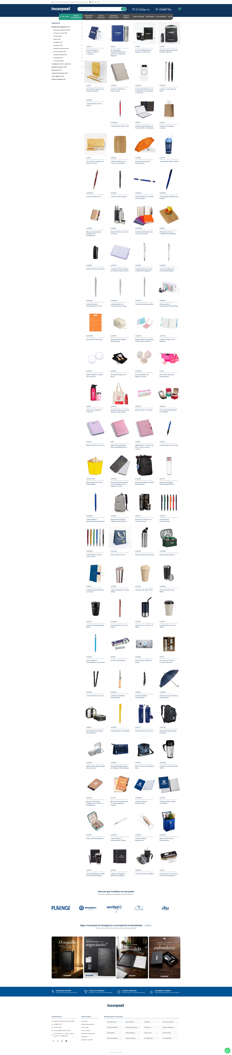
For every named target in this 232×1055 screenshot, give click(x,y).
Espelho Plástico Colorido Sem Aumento (94, 375)
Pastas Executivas (101, 17)
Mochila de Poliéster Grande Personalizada (144, 483)
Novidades (84, 1036)
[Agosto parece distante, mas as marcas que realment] (164, 957)
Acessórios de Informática (148, 658)
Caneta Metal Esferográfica (144, 304)
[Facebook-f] (57, 1041)
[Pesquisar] (124, 9)
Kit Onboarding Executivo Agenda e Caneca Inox (143, 51)
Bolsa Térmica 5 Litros (118, 555)
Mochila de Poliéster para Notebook (168, 732)
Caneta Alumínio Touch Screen (94, 104)
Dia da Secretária (152, 443)
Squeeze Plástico (175, 480)
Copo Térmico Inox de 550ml (167, 591)
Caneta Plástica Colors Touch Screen (94, 556)
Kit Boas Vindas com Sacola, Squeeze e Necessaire (120, 411)
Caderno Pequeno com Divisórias (167, 340)
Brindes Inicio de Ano (127, 87)
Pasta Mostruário (131, 1038)
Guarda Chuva (163, 694)
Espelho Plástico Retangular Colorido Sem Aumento (144, 340)
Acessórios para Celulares (142, 194)
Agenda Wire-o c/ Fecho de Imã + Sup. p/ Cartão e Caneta (144, 447)
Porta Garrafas (167, 1038)
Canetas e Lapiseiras (104, 302)
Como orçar (84, 1027)
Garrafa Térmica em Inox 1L (144, 731)
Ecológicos (56, 42)
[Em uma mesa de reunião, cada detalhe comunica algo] (132, 957)
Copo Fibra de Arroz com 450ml (168, 626)
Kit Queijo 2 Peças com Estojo (118, 375)
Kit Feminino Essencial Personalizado (167, 375)
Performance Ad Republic (116, 1052)
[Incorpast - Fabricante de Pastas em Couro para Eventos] (61, 9)
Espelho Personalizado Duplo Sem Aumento (95, 767)
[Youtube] (90, 2)
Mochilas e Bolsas (152, 480)
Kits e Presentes (161, 17)
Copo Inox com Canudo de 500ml (144, 626)
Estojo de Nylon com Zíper (143, 410)
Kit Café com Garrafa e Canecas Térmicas (167, 661)
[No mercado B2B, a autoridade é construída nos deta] (100, 957)
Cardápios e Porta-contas (114, 17)
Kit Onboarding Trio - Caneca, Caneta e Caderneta (93, 52)
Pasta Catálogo (130, 1033)
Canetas (177, 87)
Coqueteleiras (175, 159)
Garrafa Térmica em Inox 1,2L (144, 555)
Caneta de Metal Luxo (93, 197)
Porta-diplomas (138, 17)
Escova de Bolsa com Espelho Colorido (142, 375)
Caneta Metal (163, 87)
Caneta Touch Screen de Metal (168, 90)
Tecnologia (56, 58)
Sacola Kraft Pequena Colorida (167, 127)
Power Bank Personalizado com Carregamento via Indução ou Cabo (119, 484)
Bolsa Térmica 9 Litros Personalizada (167, 839)
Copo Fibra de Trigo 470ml (144, 590)
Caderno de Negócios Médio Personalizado (118, 875)
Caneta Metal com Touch (94, 696)
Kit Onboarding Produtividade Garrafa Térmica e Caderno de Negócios (118, 53)
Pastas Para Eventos (89, 17)
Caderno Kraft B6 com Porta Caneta (118, 90)
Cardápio (147, 1022)
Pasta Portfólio (130, 1022)
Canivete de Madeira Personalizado (118, 696)
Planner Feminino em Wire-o (95, 445)
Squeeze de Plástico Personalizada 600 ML (167, 483)
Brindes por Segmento (60, 30)
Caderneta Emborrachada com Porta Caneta (144, 233)
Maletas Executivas (58, 67)
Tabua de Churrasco (123, 159)
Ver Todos (65, 17)
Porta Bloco (147, 1027)
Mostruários (150, 17)
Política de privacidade (88, 1033)
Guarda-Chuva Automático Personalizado (169, 696)
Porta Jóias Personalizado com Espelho (168, 411)
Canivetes (113, 694)
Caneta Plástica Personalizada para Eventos (95, 520)
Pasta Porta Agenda (131, 1027)
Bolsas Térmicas (115, 553)
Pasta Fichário (167, 1033)
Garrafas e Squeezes (165, 480)
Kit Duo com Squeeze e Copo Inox (94, 411)
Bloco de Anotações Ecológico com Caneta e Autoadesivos (94, 803)
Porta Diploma (148, 1038)
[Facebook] (98, 2)
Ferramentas (119, 694)
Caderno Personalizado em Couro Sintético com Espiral (144, 127)
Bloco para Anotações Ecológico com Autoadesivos (93, 234)
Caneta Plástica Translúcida (120, 731)
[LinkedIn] (93, 2)
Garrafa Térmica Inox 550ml (95, 269)
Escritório (124, 267)
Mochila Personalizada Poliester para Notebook (119, 520)
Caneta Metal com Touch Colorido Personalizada (143, 270)
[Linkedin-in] (62, 1041)
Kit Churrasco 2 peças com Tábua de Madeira (95, 90)
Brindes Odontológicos (141, 87)
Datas (170, 17)
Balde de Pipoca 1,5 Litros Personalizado (94, 483)
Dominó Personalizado (118, 660)
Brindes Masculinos (126, 658)
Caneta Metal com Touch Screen (119, 626)
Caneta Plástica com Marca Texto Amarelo (144, 197)
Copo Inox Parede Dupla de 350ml (95, 626)
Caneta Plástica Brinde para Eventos (169, 197)
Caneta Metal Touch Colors (120, 126)
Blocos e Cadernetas (116, 87)
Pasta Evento (111, 1033)
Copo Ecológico (149, 588)
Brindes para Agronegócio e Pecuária (96, 87)
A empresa (84, 1021)
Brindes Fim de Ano (97, 48)
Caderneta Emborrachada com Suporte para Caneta (119, 270)
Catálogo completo (87, 1039)
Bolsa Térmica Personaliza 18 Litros (144, 767)
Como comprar (85, 1030)
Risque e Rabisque (126, 17)
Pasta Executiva (111, 1022)
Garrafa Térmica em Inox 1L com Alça (119, 233)
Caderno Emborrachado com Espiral (168, 802)
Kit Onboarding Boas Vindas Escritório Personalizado (95, 875)
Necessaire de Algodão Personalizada (118, 340)
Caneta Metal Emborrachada (164, 520)
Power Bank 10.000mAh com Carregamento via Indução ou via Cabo (144, 91)
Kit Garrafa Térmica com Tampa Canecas (143, 520)
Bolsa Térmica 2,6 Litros (167, 555)
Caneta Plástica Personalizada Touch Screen (95, 661)
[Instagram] (95, 2)
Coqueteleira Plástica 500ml (169, 161)
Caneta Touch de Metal (119, 197)
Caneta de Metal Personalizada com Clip (94, 305)
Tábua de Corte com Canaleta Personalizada (168, 233)
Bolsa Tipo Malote (168, 1022)
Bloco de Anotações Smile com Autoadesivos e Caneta (119, 803)
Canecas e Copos (127, 588)
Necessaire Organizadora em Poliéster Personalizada (120, 767)
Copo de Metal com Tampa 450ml (120, 591)
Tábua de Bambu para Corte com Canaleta (118, 162)
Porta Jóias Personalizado (94, 838)
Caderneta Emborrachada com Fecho (95, 591)
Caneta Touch (171, 87)
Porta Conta (147, 1033)
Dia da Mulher (151, 87)
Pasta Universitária (112, 1038)
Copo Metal (99, 623)
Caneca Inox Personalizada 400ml (169, 767)
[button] (115, 912)
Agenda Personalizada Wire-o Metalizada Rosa (119, 446)
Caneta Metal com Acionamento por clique (119, 305)
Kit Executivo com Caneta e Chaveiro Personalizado (169, 875)
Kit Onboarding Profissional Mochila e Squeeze (168, 51)
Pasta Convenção (112, 1027)
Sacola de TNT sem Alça (94, 339)
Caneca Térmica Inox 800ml (144, 874)
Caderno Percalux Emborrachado (141, 802)
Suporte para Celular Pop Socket (143, 661)
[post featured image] (95, 33)
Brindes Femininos (146, 159)
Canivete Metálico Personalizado (141, 696)
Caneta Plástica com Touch (169, 445)
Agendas (88, 443)
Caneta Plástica (153, 194)
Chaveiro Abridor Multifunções (140, 839)
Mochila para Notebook (141, 480)
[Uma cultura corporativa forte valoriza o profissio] (67, 957)
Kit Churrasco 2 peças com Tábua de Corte (95, 162)
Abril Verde (89, 48)
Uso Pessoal (127, 694)
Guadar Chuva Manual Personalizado (142, 162)
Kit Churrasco (114, 159)
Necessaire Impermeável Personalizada (94, 732)
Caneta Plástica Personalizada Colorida (118, 839)
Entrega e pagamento (87, 1024)
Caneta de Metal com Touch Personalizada (167, 270)
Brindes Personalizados (76, 17)
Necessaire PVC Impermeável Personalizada (169, 305)
